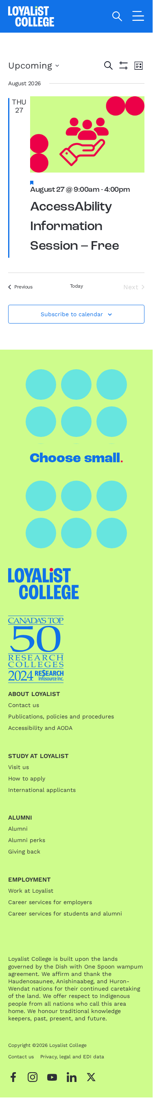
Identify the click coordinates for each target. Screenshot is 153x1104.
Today (76, 286)
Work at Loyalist (30, 890)
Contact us (23, 705)
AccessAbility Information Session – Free (74, 227)
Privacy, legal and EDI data (72, 1057)
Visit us (18, 767)
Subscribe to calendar (72, 314)
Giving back (24, 851)
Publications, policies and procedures (61, 716)
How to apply (26, 778)
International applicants (42, 790)
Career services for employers (50, 902)
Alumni (18, 828)
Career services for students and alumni (65, 913)
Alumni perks (26, 840)
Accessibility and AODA (40, 728)
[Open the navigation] (138, 17)
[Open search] (117, 16)
